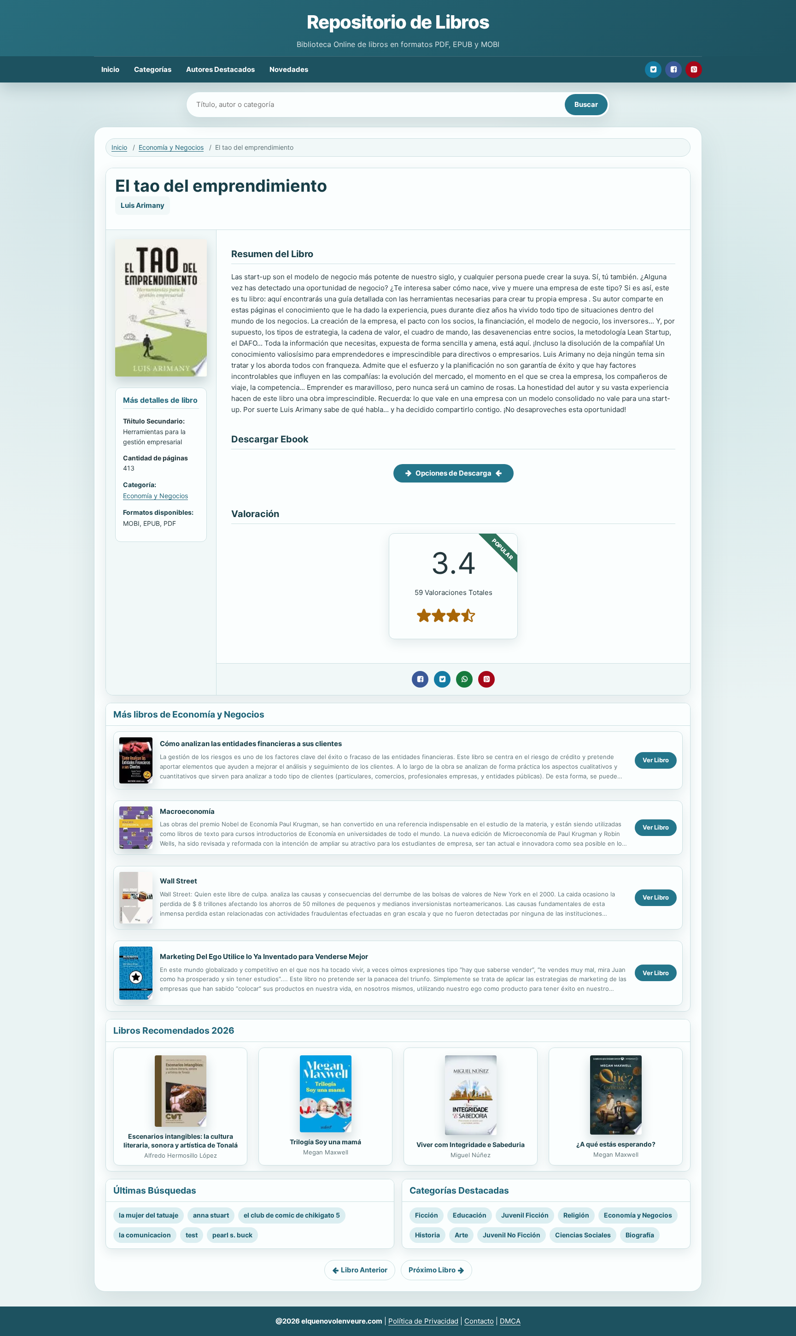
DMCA (510, 1321)
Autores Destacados (220, 69)
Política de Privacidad (423, 1321)
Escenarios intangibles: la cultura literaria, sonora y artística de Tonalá (180, 1140)
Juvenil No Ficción (511, 1235)
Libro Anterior (364, 1269)
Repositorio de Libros (398, 22)
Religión (576, 1215)
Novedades (288, 69)
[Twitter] (653, 69)
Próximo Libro (432, 1269)
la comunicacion (145, 1235)
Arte (461, 1235)
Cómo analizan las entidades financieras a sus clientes (251, 743)
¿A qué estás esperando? (616, 1144)
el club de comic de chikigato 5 (292, 1215)
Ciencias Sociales (583, 1235)
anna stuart (211, 1215)
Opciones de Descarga (454, 473)
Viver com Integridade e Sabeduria (470, 1144)
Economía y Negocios (171, 147)
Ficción (426, 1215)
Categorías (152, 69)
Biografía (640, 1235)
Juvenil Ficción (525, 1215)
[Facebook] (673, 69)
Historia (427, 1235)
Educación (469, 1215)
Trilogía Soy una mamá (325, 1142)
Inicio (110, 69)
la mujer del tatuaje (148, 1215)
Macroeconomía (187, 811)
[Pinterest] (693, 69)
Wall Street (178, 881)
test (192, 1235)
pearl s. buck (232, 1235)
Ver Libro (656, 760)
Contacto (479, 1321)
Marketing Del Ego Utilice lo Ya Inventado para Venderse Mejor (264, 956)
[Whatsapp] (464, 679)
